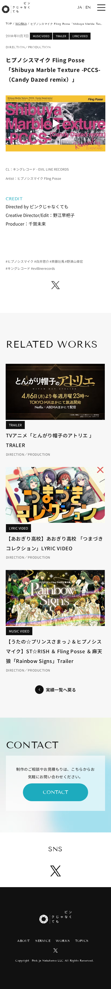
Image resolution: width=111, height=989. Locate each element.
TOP (9, 23)
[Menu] (101, 7)
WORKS (21, 23)
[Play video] (55, 123)
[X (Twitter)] (55, 285)
